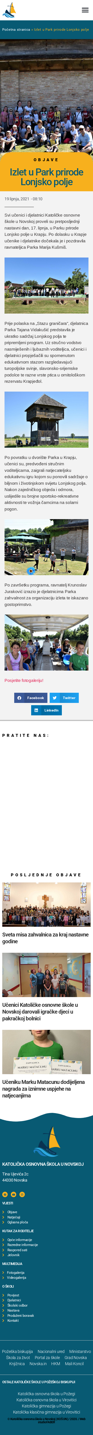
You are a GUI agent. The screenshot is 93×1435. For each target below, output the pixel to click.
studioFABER (46, 1422)
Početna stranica (16, 30)
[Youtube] (13, 1194)
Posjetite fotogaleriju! (24, 680)
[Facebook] (5, 1194)
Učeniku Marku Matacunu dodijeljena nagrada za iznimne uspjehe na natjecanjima (43, 1089)
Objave (46, 159)
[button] (85, 10)
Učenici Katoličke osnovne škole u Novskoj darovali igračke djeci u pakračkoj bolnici (40, 1012)
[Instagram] (22, 1194)
